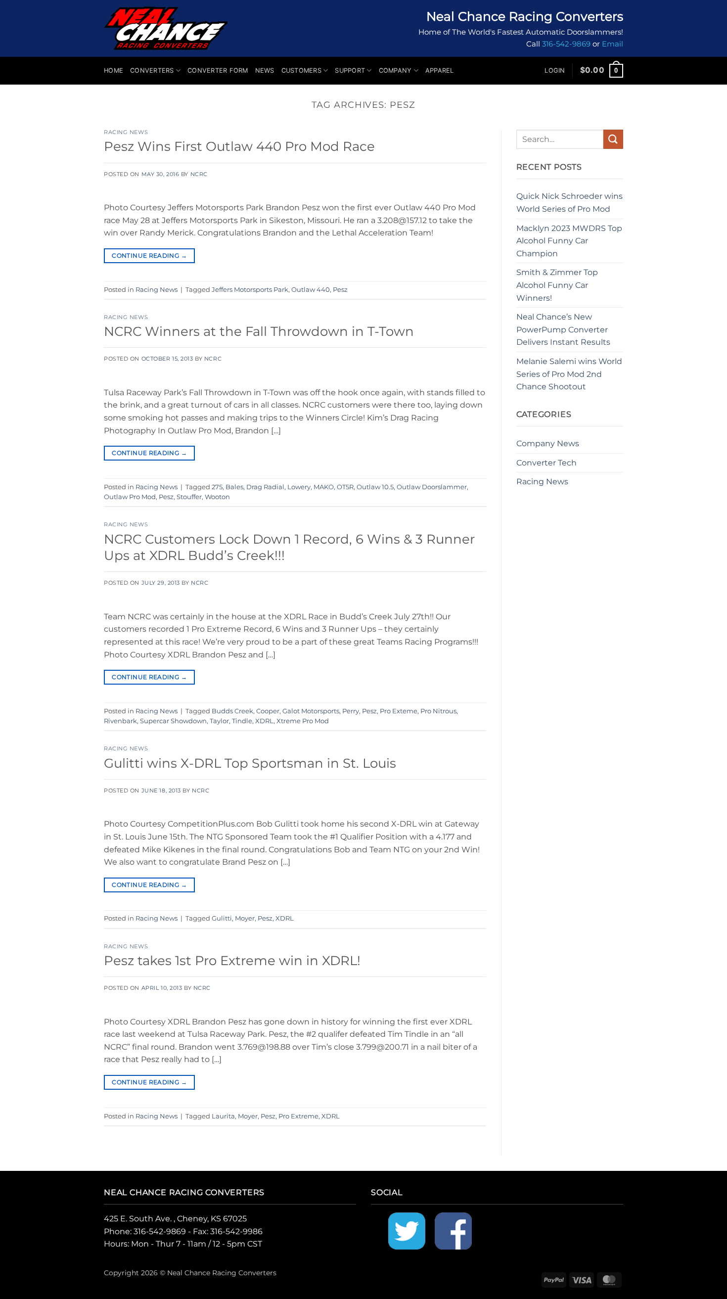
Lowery (299, 487)
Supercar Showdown (173, 721)
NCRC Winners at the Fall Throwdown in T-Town (259, 331)
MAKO (324, 487)
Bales (234, 487)
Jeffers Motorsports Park (250, 289)
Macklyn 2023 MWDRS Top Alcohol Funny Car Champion (569, 241)
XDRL (264, 721)
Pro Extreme (298, 1116)
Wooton (217, 497)
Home (113, 70)
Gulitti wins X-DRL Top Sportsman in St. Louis (250, 763)
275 (217, 487)
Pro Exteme (398, 711)
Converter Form (217, 70)
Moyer (245, 918)
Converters (152, 70)
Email (612, 44)
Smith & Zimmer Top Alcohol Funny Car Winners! (557, 285)
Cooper (267, 711)
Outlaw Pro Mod (130, 497)
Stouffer (189, 497)
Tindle (242, 721)
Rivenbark (120, 721)
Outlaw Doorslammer (432, 487)
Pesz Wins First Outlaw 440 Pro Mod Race (239, 146)
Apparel (439, 70)
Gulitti (222, 918)
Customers (301, 70)
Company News (547, 443)
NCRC (199, 174)
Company (395, 70)
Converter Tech (546, 462)
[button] (555, 71)
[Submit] (613, 139)
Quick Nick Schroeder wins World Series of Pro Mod (569, 202)
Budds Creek (232, 711)
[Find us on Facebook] (453, 1230)
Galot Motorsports (310, 711)
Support (350, 70)
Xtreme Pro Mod (302, 721)
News (264, 70)
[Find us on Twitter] (407, 1230)
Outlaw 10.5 (375, 487)
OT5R (345, 487)
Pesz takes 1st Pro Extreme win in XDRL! (232, 960)
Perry (350, 711)
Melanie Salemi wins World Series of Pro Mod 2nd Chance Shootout (569, 374)
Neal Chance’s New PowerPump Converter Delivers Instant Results (563, 329)
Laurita (223, 1116)
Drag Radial (265, 487)
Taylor (219, 721)
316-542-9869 (566, 44)
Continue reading (149, 255)
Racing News (126, 132)
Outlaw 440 (310, 289)
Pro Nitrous (438, 711)
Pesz (340, 289)
